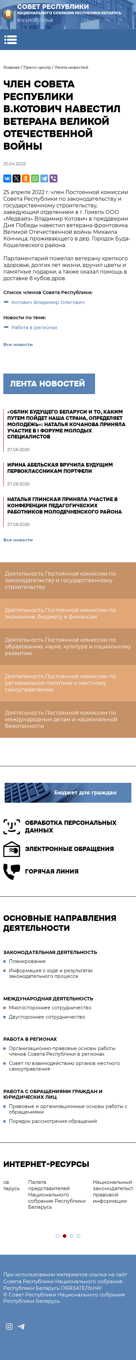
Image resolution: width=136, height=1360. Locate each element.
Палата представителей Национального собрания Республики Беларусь (37, 1194)
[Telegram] (44, 178)
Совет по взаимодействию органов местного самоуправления (64, 1066)
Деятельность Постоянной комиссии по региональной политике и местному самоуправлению (60, 683)
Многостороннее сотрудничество (50, 1008)
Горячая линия (52, 871)
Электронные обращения (69, 849)
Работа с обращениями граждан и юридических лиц (53, 1094)
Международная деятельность (48, 999)
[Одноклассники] (26, 178)
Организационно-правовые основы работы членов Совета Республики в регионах (62, 1051)
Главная (11, 67)
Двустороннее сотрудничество (47, 1017)
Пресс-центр (37, 67)
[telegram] (21, 1327)
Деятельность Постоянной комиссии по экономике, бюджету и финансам (60, 613)
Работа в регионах (34, 327)
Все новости (18, 344)
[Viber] (53, 178)
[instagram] (9, 1327)
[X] (16, 178)
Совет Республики (69, 9)
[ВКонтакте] (7, 178)
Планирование (27, 961)
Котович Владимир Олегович (48, 302)
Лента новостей (71, 67)
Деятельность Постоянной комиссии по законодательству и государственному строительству (60, 580)
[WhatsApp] (35, 178)
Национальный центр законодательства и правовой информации (101, 1191)
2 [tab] (65, 1236)
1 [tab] (58, 1236)
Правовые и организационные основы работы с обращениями (68, 1109)
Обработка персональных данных (71, 826)
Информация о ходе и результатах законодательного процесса (51, 974)
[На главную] (8, 15)
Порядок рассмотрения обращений (53, 1121)
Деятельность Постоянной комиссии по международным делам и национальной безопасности (61, 719)
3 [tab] (72, 1236)
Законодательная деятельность (50, 952)
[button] (10, 39)
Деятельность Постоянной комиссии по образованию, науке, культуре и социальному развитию (68, 646)
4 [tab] (79, 1236)
